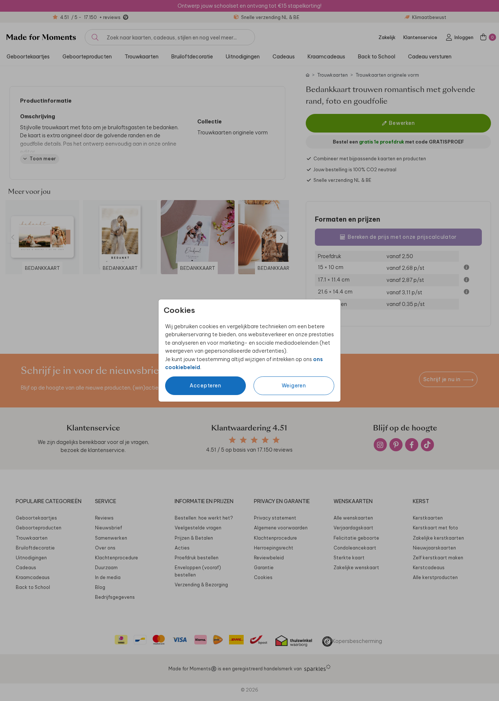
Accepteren (205, 385)
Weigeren (294, 385)
